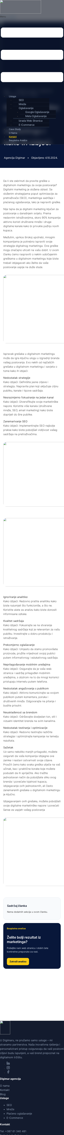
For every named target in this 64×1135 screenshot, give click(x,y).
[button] (32, 53)
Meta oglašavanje (36, 116)
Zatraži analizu (18, 961)
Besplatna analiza (18, 140)
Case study (15, 129)
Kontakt (13, 136)
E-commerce (26, 124)
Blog (3, 1094)
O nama (13, 132)
